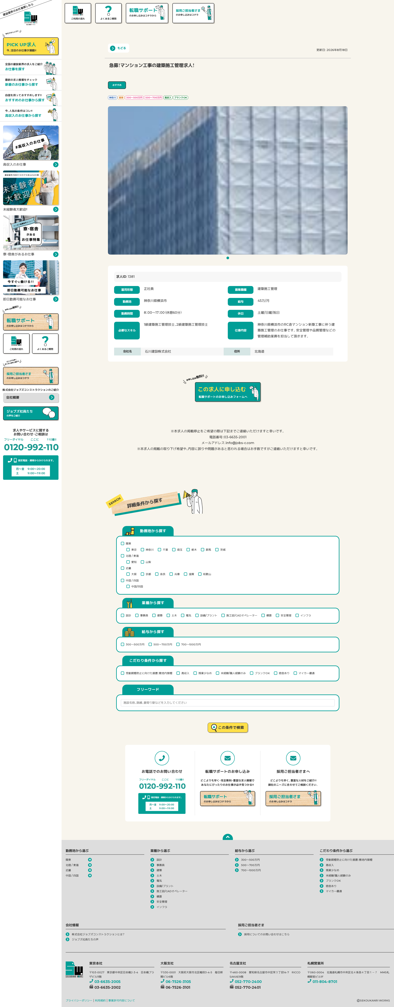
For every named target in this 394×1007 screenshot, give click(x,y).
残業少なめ (205, 673)
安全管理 (286, 615)
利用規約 (100, 1000)
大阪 (134, 574)
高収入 (185, 673)
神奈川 (150, 549)
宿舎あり (284, 673)
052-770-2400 (248, 981)
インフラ (305, 615)
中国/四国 (137, 586)
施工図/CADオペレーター (241, 615)
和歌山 (207, 574)
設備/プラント (208, 615)
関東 (128, 543)
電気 (188, 615)
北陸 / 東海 (132, 555)
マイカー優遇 (307, 673)
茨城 (223, 549)
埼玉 (179, 549)
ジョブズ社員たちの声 (85, 939)
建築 (160, 615)
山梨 (148, 562)
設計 (128, 615)
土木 (174, 615)
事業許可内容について (121, 1000)
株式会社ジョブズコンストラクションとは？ (98, 934)
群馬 (208, 549)
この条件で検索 (231, 727)
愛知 (134, 562)
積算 (269, 615)
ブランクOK (262, 673)
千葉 (165, 549)
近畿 (128, 568)
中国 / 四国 (132, 580)
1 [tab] (228, 259)
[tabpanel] (228, 180)
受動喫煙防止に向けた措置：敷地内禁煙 (149, 673)
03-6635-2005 (107, 981)
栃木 (194, 549)
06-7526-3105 (178, 981)
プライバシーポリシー (79, 1000)
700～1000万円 (191, 644)
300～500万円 (135, 644)
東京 (134, 549)
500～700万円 (162, 644)
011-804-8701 (325, 981)
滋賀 (191, 574)
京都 (148, 574)
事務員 (144, 615)
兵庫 (177, 574)
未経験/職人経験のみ (233, 673)
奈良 (162, 574)
